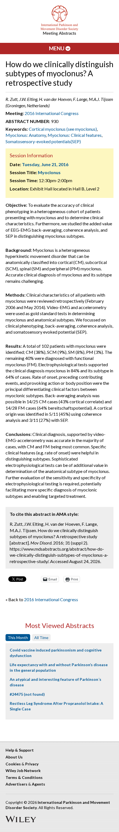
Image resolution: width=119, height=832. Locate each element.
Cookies (13, 764)
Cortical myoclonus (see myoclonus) (63, 129)
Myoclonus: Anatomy (26, 135)
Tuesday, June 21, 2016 (45, 164)
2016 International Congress (52, 113)
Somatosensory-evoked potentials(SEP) (43, 141)
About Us (14, 757)
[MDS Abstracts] (59, 34)
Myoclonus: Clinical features (75, 135)
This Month (18, 637)
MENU (57, 48)
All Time (41, 637)
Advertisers (16, 784)
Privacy (31, 764)
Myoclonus (49, 172)
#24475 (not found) (27, 694)
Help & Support (20, 750)
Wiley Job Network (23, 770)
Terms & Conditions (24, 777)
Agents (38, 784)
